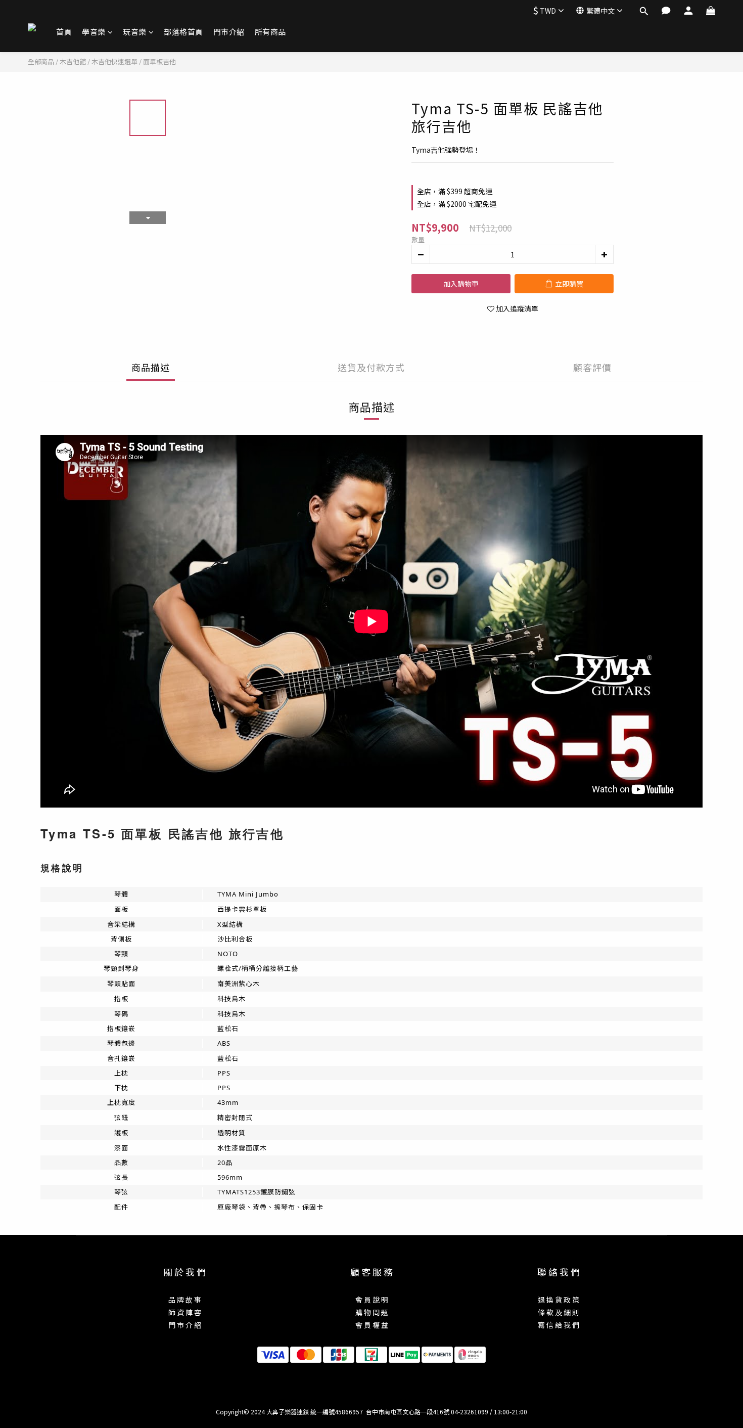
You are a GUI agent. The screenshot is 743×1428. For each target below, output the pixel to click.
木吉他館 (73, 61)
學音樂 (94, 31)
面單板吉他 (159, 61)
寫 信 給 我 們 (558, 1325)
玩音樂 (135, 31)
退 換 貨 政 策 (558, 1300)
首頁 (64, 31)
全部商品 (41, 61)
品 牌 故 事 (184, 1300)
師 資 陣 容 (184, 1312)
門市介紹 (229, 31)
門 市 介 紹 (184, 1325)
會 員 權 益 (371, 1325)
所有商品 (270, 31)
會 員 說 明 (371, 1300)
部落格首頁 (183, 31)
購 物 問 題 (371, 1312)
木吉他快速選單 (114, 61)
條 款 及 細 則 (558, 1312)
